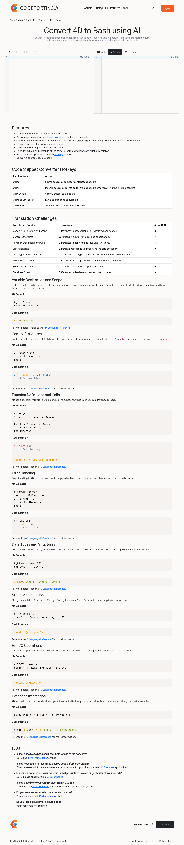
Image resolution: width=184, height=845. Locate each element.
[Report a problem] (134, 52)
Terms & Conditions (137, 841)
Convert (42, 20)
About (125, 8)
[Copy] (126, 52)
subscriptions (55, 776)
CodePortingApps (43, 796)
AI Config (115, 52)
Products (87, 8)
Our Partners (112, 8)
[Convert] (17, 52)
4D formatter (107, 767)
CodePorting (16, 20)
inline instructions (54, 137)
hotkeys (58, 154)
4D (51, 20)
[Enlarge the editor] (34, 52)
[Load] (9, 52)
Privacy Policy (158, 841)
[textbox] (49, 84)
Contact (165, 824)
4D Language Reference (57, 327)
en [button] (153, 8)
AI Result (101, 52)
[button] (167, 8)
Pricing (99, 8)
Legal (171, 841)
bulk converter (40, 786)
